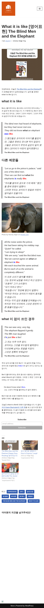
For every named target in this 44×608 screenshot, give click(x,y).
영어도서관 (30, 491)
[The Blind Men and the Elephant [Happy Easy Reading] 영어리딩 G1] (10, 445)
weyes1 (8, 41)
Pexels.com (24, 234)
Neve (13, 606)
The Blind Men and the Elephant (28, 89)
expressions (12, 491)
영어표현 (13, 496)
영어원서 (22, 496)
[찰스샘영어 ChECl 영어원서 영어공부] (8, 9)
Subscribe (22, 420)
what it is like (33, 501)
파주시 (22, 491)
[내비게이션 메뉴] (39, 9)
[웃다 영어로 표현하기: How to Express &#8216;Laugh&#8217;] (29, 445)
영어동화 (5, 496)
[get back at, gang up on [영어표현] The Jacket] (10, 468)
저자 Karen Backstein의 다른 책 (13, 407)
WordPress (29, 606)
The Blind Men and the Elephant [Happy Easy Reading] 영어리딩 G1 (10, 453)
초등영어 (30, 496)
